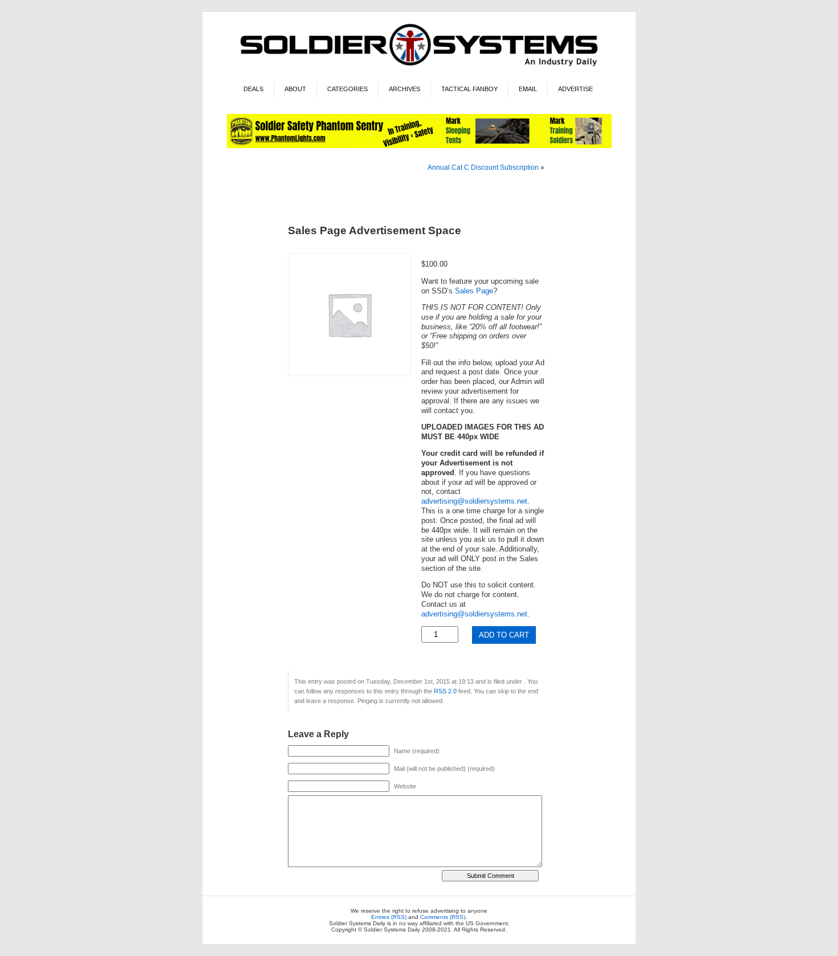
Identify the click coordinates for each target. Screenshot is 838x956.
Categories (347, 88)
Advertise (575, 88)
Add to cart (504, 635)
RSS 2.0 (445, 691)
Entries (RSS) (388, 917)
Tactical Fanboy (469, 88)
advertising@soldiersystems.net (474, 501)
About (295, 88)
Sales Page (474, 291)
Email (528, 88)
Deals (253, 88)
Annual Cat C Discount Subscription (483, 167)
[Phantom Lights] (419, 146)
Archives (404, 88)
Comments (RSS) (442, 917)
